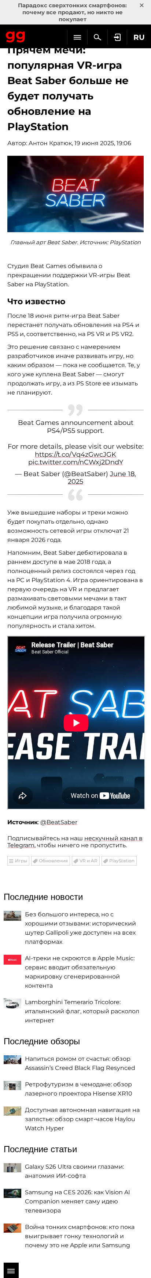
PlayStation (122, 860)
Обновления (53, 860)
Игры (21, 860)
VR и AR (88, 860)
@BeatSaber (58, 822)
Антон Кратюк (50, 143)
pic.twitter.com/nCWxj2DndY (75, 462)
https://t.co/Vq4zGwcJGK (75, 454)
